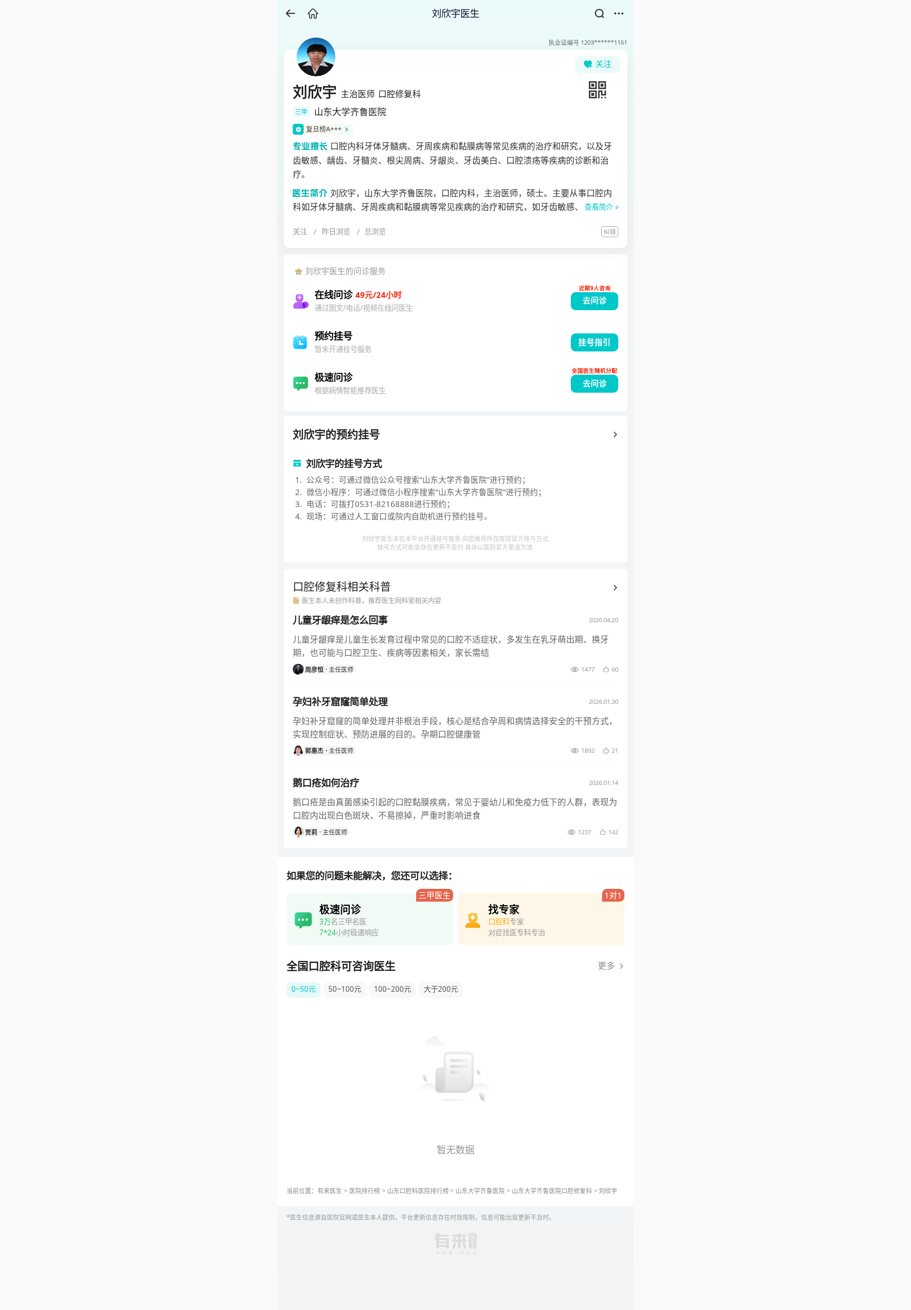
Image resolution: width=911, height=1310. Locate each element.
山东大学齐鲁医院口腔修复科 (552, 1190)
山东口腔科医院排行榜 (418, 1190)
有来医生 (329, 1190)
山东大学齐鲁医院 (480, 1190)
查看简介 (599, 207)
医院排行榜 (364, 1190)
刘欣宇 (608, 1190)
